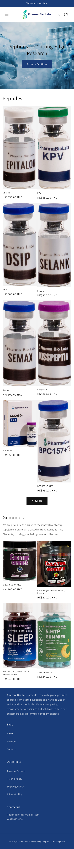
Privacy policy (58, 841)
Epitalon (7, 192)
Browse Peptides (37, 64)
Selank (40, 291)
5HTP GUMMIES (44, 672)
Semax (6, 390)
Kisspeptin (42, 389)
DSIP (5, 289)
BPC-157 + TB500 (45, 486)
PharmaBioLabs (23, 841)
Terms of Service (16, 771)
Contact (11, 749)
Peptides (12, 741)
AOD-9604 (7, 450)
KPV (39, 193)
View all (37, 500)
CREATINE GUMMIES (12, 584)
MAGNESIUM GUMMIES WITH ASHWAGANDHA (16, 673)
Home (10, 733)
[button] (7, 14)
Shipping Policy (15, 786)
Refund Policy (14, 778)
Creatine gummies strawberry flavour (51, 591)
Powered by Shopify (40, 841)
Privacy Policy (14, 794)
